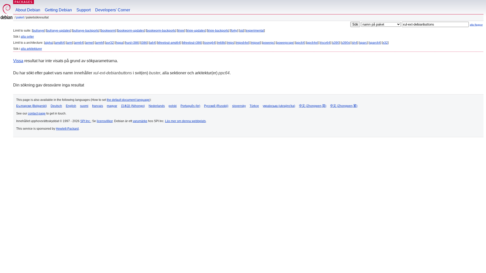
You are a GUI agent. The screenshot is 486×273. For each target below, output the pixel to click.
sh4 (354, 42)
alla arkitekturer (31, 49)
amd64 (60, 42)
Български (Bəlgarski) (31, 106)
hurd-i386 (132, 42)
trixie (181, 30)
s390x (345, 42)
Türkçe (254, 106)
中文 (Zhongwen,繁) (343, 106)
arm (69, 42)
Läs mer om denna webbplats (185, 121)
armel (89, 42)
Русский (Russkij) (216, 106)
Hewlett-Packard (67, 128)
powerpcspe (285, 42)
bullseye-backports (86, 30)
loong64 (209, 42)
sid (242, 30)
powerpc (268, 42)
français (97, 106)
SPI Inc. (85, 121)
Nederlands (157, 106)
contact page (37, 113)
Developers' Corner (112, 10)
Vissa (18, 61)
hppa (119, 42)
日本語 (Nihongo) (133, 106)
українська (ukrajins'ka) (279, 106)
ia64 (152, 42)
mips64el (242, 42)
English (71, 106)
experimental (255, 30)
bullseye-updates (58, 30)
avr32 (110, 42)
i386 (144, 42)
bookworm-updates (131, 30)
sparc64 (374, 42)
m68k (221, 42)
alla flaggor (476, 24)
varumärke (140, 121)
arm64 (78, 42)
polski (173, 106)
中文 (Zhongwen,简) (312, 106)
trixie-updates (196, 30)
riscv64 (325, 42)
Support (83, 10)
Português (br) (190, 106)
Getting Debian (58, 10)
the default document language (128, 100)
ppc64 (300, 42)
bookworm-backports (161, 30)
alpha (49, 42)
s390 (335, 42)
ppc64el (312, 42)
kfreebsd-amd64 (169, 42)
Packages (23, 2)
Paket (20, 17)
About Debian (27, 10)
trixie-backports (218, 30)
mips (230, 42)
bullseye (38, 30)
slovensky (239, 106)
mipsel (255, 42)
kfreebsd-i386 (192, 42)
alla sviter (27, 36)
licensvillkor (105, 121)
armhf (100, 42)
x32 (385, 42)
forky (234, 30)
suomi (84, 106)
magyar (112, 106)
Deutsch (56, 106)
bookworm (108, 30)
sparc (363, 42)
